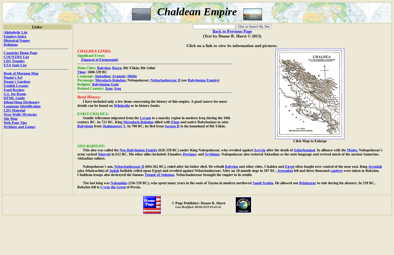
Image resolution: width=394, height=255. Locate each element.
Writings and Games (19, 127)
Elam (175, 122)
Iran (108, 88)
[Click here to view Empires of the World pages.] (243, 211)
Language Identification (22, 106)
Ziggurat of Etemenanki (99, 60)
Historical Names (17, 40)
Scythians (212, 154)
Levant (145, 118)
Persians (189, 154)
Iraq (117, 88)
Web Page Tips (15, 123)
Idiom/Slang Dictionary (22, 102)
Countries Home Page (20, 53)
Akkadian (102, 76)
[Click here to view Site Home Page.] (152, 212)
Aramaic (118, 76)
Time (81, 72)
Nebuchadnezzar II (165, 80)
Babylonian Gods (105, 84)
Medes (352, 150)
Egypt (289, 166)
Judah (114, 171)
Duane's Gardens (17, 82)
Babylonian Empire (203, 80)
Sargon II (172, 126)
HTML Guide (14, 98)
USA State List (15, 65)
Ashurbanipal (304, 150)
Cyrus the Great (113, 187)
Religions (11, 45)
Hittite (132, 76)
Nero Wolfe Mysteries (20, 114)
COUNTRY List (16, 57)
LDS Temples (14, 61)
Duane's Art (13, 77)
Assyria (259, 150)
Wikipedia (122, 106)
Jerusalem (285, 171)
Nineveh (104, 154)
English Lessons (16, 86)
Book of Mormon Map (21, 73)
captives (336, 171)
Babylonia (85, 126)
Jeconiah (375, 166)
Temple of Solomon (159, 175)
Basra (116, 68)
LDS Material (14, 110)
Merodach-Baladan (110, 80)
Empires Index (15, 36)
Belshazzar (307, 183)
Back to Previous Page (232, 31)
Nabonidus (119, 183)
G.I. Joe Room (15, 94)
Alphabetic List (15, 32)
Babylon (103, 68)
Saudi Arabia (263, 183)
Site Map (11, 119)
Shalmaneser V (113, 126)
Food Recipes (14, 90)
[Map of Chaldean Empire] (309, 138)
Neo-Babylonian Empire (138, 150)
